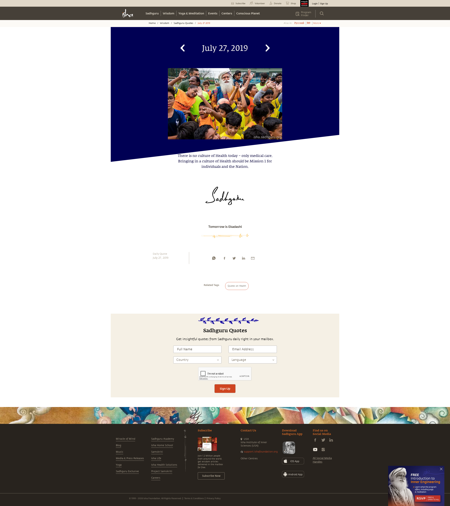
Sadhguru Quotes (183, 23)
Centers (226, 13)
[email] (252, 259)
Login (315, 3)
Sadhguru (152, 13)
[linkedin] (243, 259)
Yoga (119, 465)
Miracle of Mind (125, 439)
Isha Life (156, 458)
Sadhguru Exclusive (127, 471)
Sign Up (324, 3)
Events (212, 13)
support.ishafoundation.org (261, 451)
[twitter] (234, 259)
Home (152, 23)
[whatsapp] (213, 259)
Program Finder (306, 14)
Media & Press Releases (130, 458)
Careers (155, 478)
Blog (118, 445)
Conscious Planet (248, 13)
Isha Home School (162, 445)
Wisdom (168, 13)
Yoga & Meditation (191, 13)
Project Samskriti (161, 471)
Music (119, 452)
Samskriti (157, 452)
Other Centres (249, 458)
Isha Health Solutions (164, 465)
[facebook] (224, 259)
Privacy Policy (214, 498)
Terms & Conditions (194, 498)
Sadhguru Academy (162, 439)
